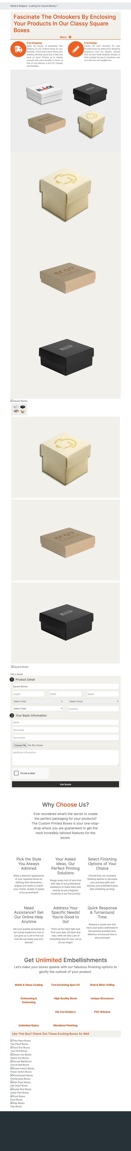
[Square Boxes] (65, 192)
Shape (22, 5)
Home (13, 5)
